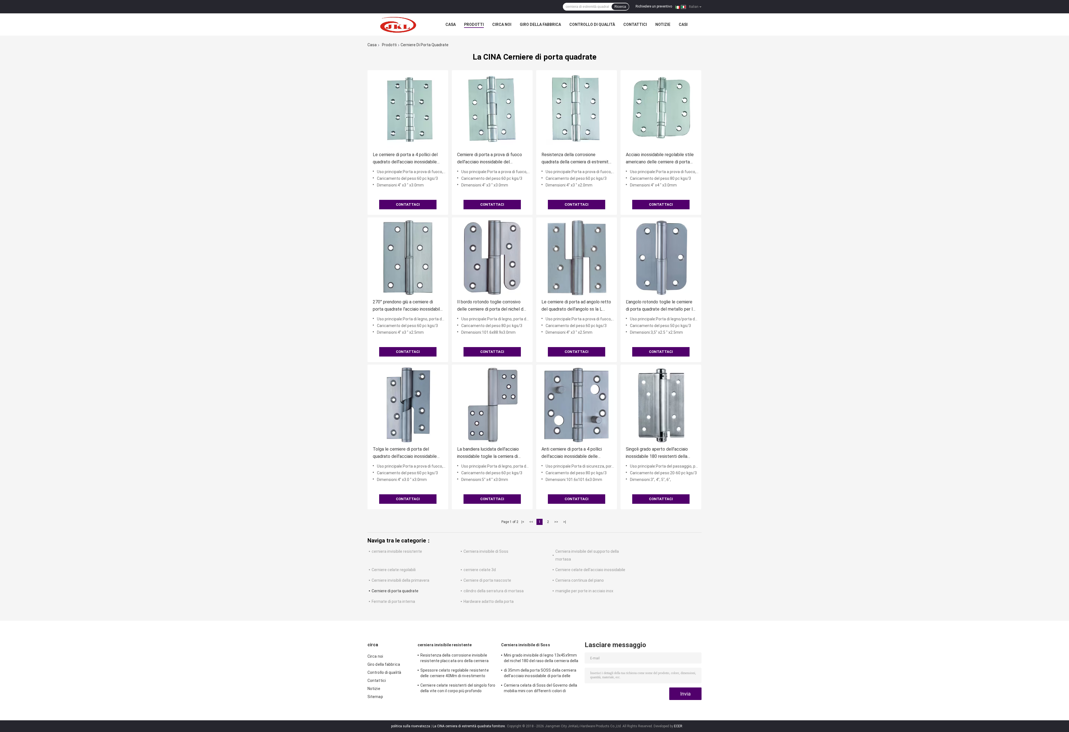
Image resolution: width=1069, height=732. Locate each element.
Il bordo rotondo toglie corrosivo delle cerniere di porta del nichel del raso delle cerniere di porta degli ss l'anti (492, 306)
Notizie (662, 24)
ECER (678, 726)
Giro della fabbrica (540, 24)
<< (531, 522)
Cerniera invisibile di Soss (486, 551)
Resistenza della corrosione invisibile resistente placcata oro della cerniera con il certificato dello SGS (454, 659)
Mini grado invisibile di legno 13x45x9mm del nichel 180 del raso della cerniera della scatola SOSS (541, 659)
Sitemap (375, 696)
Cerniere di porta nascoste (487, 580)
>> (556, 522)
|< (522, 522)
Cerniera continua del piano (579, 580)
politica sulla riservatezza (410, 726)
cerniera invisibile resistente (397, 551)
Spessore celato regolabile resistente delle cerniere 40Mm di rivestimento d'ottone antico (454, 674)
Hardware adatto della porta (489, 601)
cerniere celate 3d (480, 570)
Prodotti (474, 24)
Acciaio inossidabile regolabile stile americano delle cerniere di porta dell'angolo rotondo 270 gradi (660, 159)
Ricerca (620, 7)
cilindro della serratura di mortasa (494, 591)
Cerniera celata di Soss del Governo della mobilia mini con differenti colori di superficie (540, 689)
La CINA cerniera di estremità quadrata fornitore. (469, 726)
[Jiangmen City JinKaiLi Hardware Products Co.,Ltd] (398, 24)
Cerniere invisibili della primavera (400, 580)
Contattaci (408, 204)
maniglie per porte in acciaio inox (584, 591)
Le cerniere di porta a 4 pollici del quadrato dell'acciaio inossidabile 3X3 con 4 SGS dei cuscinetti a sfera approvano (405, 159)
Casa (450, 24)
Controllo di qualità (592, 24)
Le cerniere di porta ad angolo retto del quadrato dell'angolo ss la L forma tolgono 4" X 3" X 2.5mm (576, 306)
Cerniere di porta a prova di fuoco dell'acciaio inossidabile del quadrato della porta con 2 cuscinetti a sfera (489, 159)
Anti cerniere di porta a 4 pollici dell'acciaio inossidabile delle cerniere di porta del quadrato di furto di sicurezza (572, 453)
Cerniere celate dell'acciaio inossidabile (590, 570)
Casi (683, 24)
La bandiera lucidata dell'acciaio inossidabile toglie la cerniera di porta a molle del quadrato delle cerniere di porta (488, 453)
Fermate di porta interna (393, 601)
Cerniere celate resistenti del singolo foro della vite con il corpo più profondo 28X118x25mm (457, 689)
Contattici (635, 24)
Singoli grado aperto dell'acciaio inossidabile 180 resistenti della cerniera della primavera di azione (658, 453)
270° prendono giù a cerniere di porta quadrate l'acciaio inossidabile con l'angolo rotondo (407, 306)
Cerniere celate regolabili (394, 570)
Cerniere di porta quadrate (395, 591)
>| (564, 522)
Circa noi (501, 24)
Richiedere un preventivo (654, 6)
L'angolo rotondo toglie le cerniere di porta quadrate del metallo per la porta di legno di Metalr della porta (660, 306)
